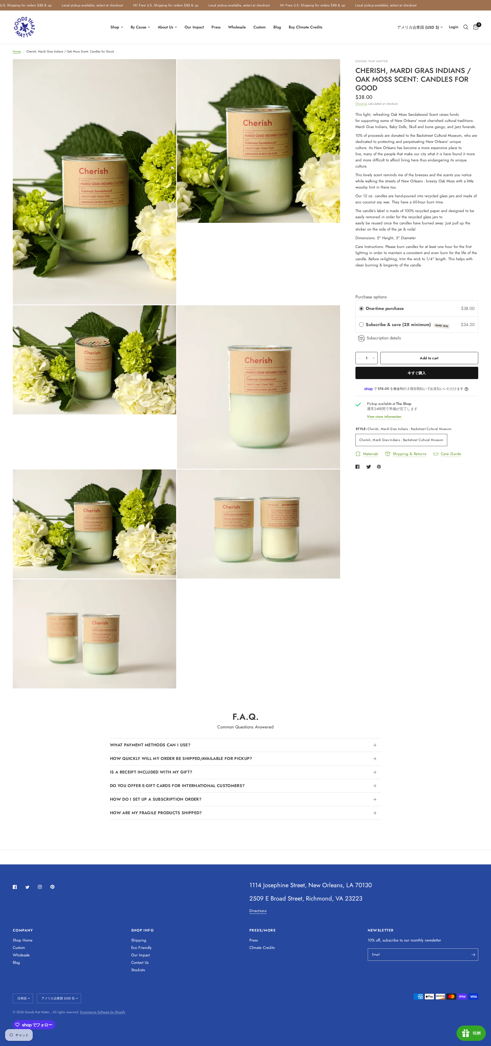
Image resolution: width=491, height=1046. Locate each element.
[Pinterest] (56, 886)
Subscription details (384, 338)
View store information (384, 416)
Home (17, 51)
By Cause (138, 27)
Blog (277, 27)
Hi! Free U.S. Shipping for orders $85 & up (141, 5)
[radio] (361, 308)
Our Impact (194, 27)
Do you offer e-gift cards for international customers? (177, 786)
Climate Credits (262, 947)
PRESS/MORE (262, 930)
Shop (114, 27)
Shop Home (22, 940)
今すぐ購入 (417, 372)
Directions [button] (257, 911)
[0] (474, 27)
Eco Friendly (141, 947)
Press (215, 27)
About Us (165, 27)
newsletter (433, 940)
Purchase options (371, 297)
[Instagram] (43, 887)
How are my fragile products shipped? (156, 813)
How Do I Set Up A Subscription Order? (156, 799)
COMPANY (23, 930)
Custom (259, 27)
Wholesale (237, 27)
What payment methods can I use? (150, 745)
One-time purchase (385, 309)
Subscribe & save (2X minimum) (407, 324)
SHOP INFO (142, 930)
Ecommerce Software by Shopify (102, 1012)
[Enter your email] (473, 954)
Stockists (138, 970)
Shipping (361, 103)
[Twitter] (31, 887)
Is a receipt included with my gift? (151, 772)
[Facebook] (18, 887)
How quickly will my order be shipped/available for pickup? (181, 758)
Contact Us (140, 962)
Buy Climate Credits (305, 27)
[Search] (466, 27)
